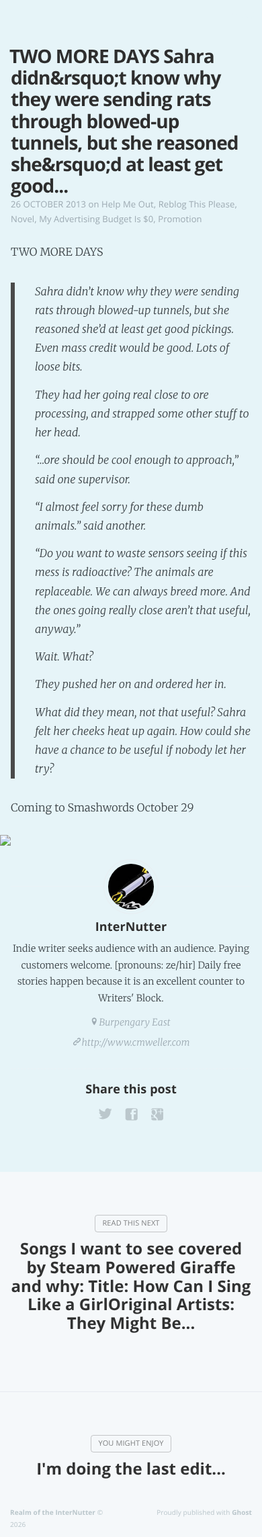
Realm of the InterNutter (52, 1512)
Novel (22, 219)
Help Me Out (127, 204)
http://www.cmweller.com (136, 1042)
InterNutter (131, 927)
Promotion (180, 219)
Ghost (242, 1512)
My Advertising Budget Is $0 (96, 219)
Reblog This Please (197, 204)
